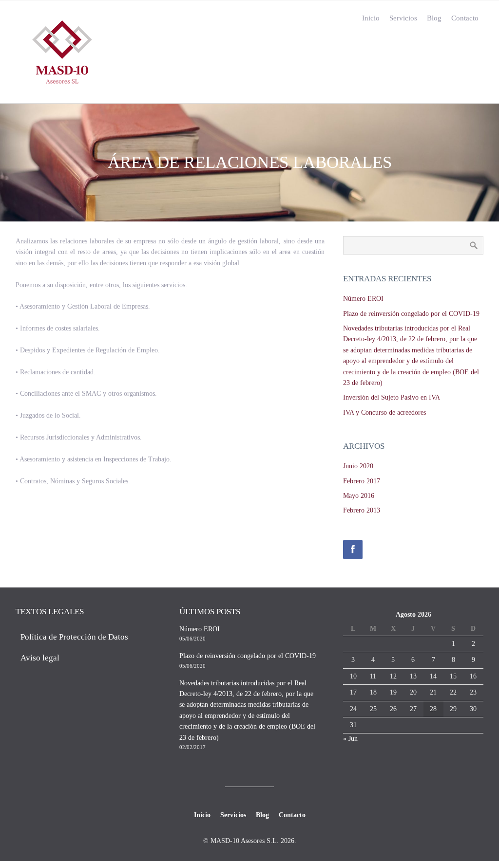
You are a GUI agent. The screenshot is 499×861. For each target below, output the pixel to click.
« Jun (350, 738)
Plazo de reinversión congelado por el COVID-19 (411, 313)
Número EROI (363, 298)
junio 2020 (358, 466)
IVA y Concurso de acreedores (384, 412)
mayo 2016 (358, 495)
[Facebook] (353, 549)
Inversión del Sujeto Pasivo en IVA (391, 397)
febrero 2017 (361, 481)
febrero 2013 (361, 510)
